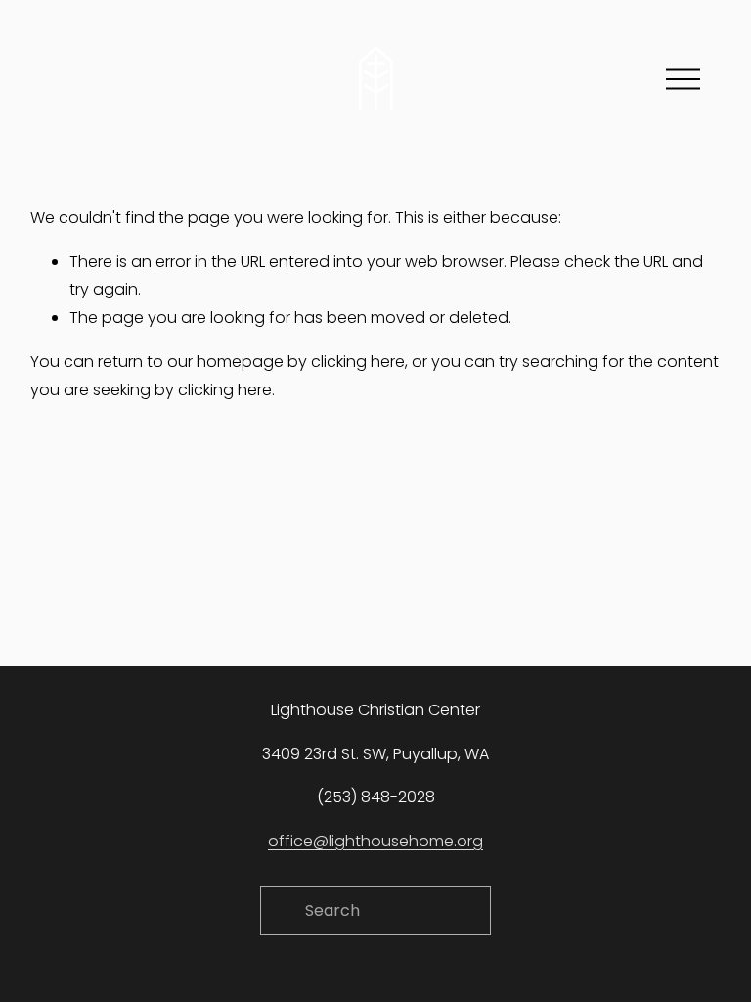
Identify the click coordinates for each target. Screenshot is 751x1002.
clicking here (358, 361)
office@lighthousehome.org (375, 841)
